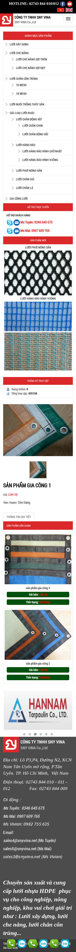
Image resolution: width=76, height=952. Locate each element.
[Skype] (10, 222)
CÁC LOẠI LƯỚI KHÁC (22, 113)
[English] (69, 10)
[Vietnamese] (61, 10)
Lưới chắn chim (32, 125)
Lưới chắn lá (24, 188)
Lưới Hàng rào (25, 145)
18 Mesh (21, 94)
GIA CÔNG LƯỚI (19, 198)
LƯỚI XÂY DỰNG (19, 44)
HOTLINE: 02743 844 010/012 (34, 3)
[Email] (17, 222)
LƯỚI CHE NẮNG (19, 53)
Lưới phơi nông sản (29, 171)
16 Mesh (21, 85)
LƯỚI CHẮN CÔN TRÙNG (24, 79)
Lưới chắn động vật (29, 119)
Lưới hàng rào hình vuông (40, 160)
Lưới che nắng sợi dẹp (30, 68)
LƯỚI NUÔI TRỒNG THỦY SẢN (27, 104)
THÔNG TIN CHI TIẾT (19, 517)
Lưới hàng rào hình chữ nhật (42, 151)
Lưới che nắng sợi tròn (31, 59)
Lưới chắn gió (25, 179)
